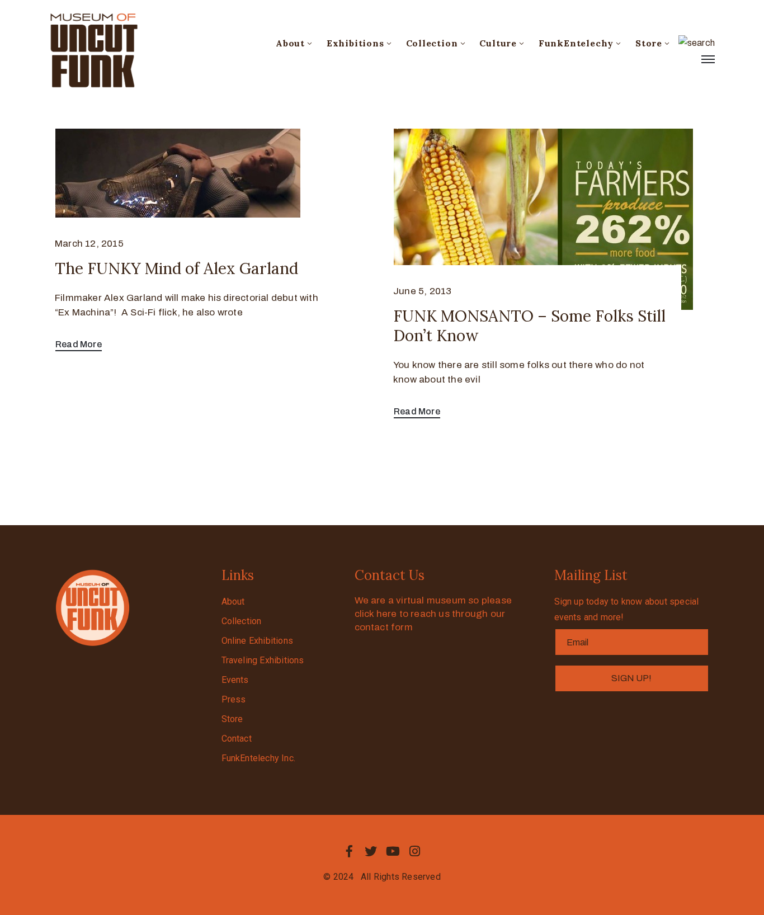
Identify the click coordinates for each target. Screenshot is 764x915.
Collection (432, 43)
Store (648, 43)
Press (233, 699)
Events (235, 680)
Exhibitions (355, 43)
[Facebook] (349, 851)
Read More (78, 344)
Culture (498, 43)
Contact (236, 738)
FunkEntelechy (576, 43)
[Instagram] (415, 851)
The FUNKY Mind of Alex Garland (176, 268)
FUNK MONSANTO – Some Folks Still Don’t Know (529, 326)
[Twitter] (371, 851)
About (290, 43)
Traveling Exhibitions (262, 660)
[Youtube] (393, 851)
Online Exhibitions (257, 640)
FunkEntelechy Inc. (258, 758)
